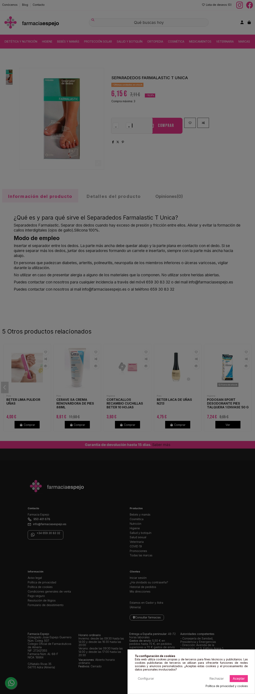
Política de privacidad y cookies (227, 686)
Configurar (146, 678)
